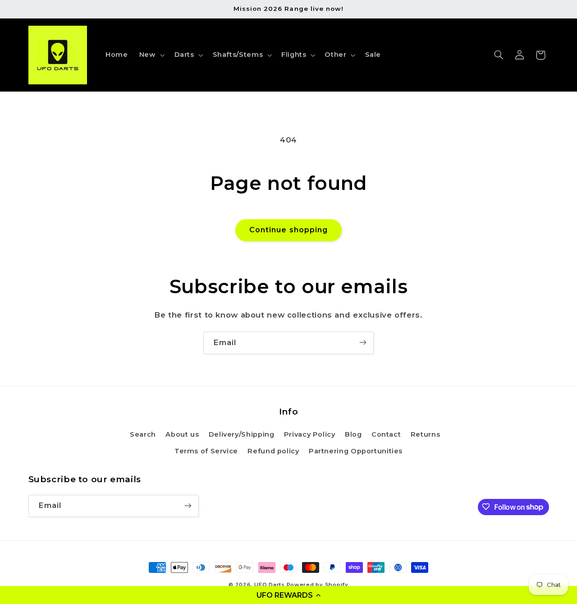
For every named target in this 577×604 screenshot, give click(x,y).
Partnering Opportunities (356, 451)
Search (143, 435)
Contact (386, 435)
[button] (288, 595)
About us (182, 435)
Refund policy (273, 451)
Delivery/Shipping (242, 435)
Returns (425, 435)
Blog (353, 435)
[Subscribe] (363, 343)
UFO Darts (269, 584)
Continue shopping (288, 230)
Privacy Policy (309, 435)
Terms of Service (206, 451)
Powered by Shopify (317, 584)
